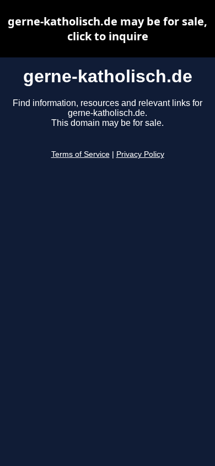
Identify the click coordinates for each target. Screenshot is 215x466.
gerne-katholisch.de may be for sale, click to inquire (107, 29)
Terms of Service (80, 154)
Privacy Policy (140, 154)
